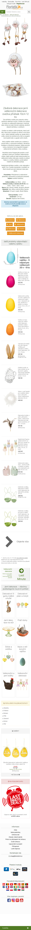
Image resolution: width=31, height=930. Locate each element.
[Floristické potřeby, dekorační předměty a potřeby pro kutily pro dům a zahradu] (15, 7)
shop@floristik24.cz (16, 856)
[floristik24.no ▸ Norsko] (27, 887)
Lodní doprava (15, 848)
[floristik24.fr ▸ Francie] (8, 887)
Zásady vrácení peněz (15, 837)
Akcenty (6, 708)
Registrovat (20, 3)
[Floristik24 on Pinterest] (17, 900)
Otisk (15, 830)
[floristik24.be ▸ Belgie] (8, 884)
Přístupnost (15, 846)
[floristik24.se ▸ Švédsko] (15, 890)
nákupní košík (11, 3)
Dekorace (21, 220)
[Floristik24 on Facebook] (9, 900)
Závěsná (11, 220)
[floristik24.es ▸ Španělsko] (23, 884)
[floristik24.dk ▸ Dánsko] (19, 884)
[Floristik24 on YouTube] (22, 900)
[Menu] (2, 12)
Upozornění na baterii (15, 844)
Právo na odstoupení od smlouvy (15, 839)
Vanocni (6, 718)
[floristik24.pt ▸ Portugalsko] (27, 884)
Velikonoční (20, 224)
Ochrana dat (15, 834)
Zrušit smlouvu (15, 841)
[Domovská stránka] (0, 14)
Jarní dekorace (5, 14)
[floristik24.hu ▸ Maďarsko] (23, 890)
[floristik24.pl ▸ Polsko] (11, 890)
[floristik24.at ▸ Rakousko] (4, 884)
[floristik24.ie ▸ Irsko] (15, 887)
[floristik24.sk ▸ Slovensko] (19, 890)
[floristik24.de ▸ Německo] (15, 884)
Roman (5, 713)
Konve (5, 721)
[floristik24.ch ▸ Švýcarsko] (11, 884)
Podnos (5, 710)
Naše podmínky (15, 832)
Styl (4, 724)
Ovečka (22, 229)
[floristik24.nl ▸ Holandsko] (8, 890)
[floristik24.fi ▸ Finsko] (4, 887)
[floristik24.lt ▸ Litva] (23, 887)
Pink (4, 716)
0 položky (5, 928)
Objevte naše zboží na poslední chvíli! (15, 815)
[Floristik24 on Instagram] (13, 900)
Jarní (10, 224)
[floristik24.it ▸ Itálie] (19, 887)
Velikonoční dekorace (14, 14)
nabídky (16, 731)
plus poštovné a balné (22, 558)
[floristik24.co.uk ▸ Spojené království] (11, 887)
